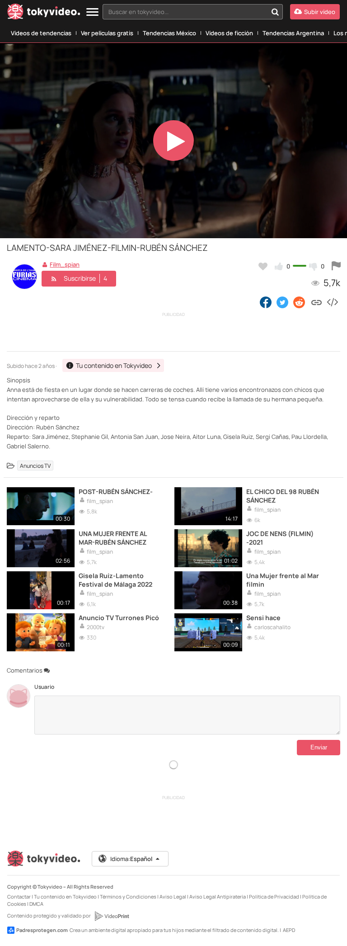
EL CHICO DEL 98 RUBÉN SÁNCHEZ (282, 495)
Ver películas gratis (107, 33)
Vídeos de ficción (229, 33)
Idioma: (131, 859)
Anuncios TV (35, 465)
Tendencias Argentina (293, 33)
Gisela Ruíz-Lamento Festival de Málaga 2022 (115, 579)
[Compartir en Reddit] (299, 302)
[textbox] (185, 12)
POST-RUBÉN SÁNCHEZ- (116, 491)
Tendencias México (169, 33)
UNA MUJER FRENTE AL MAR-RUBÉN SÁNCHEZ (113, 537)
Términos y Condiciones (128, 896)
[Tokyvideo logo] (43, 13)
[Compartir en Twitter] (282, 302)
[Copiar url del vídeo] (316, 302)
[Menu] (92, 12)
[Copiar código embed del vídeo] (332, 302)
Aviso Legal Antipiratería (217, 896)
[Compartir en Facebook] (266, 302)
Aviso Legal (172, 896)
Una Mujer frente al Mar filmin (282, 579)
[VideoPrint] (112, 916)
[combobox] (193, 11)
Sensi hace (263, 617)
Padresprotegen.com (42, 930)
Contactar (19, 896)
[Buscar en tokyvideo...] (275, 11)
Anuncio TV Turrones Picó (119, 617)
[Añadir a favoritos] (262, 266)
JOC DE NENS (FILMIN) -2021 (280, 537)
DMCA (36, 903)
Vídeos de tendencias (41, 33)
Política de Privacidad (274, 896)
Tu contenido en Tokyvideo (65, 896)
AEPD (289, 930)
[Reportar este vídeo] (336, 266)
